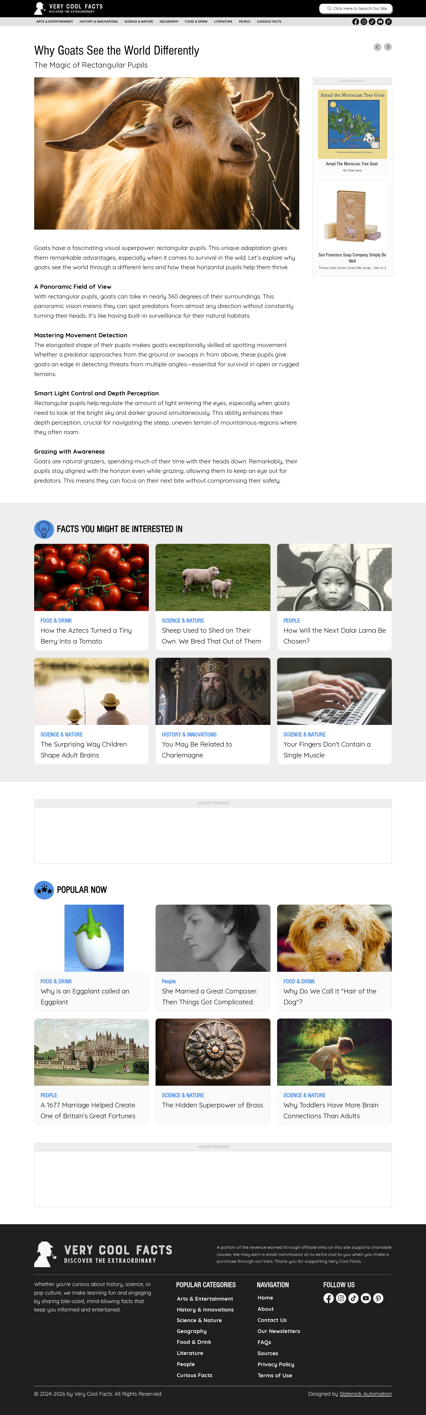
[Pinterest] (388, 21)
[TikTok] (372, 21)
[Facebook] (355, 21)
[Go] (377, 47)
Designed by (350, 1393)
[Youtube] (380, 21)
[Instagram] (364, 21)
